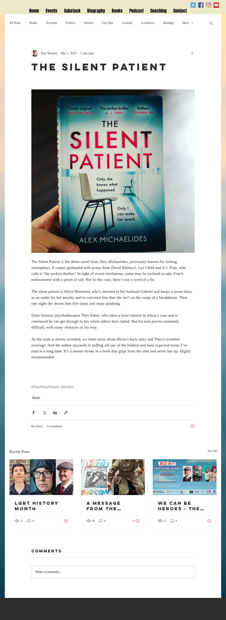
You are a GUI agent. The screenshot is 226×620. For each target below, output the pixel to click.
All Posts (15, 23)
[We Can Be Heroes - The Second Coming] (185, 477)
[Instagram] (208, 5)
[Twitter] (193, 5)
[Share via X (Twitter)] (44, 412)
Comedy (127, 23)
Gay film (107, 23)
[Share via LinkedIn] (55, 412)
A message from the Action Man (106, 505)
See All (212, 451)
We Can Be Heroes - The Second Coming (183, 505)
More (185, 23)
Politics (70, 23)
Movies (88, 23)
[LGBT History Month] (41, 477)
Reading (168, 23)
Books (33, 23)
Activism (51, 23)
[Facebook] (200, 5)
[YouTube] (216, 5)
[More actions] (192, 53)
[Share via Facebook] (33, 412)
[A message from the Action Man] (113, 477)
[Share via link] (66, 412)
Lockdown (147, 23)
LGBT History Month (37, 505)
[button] (211, 23)
